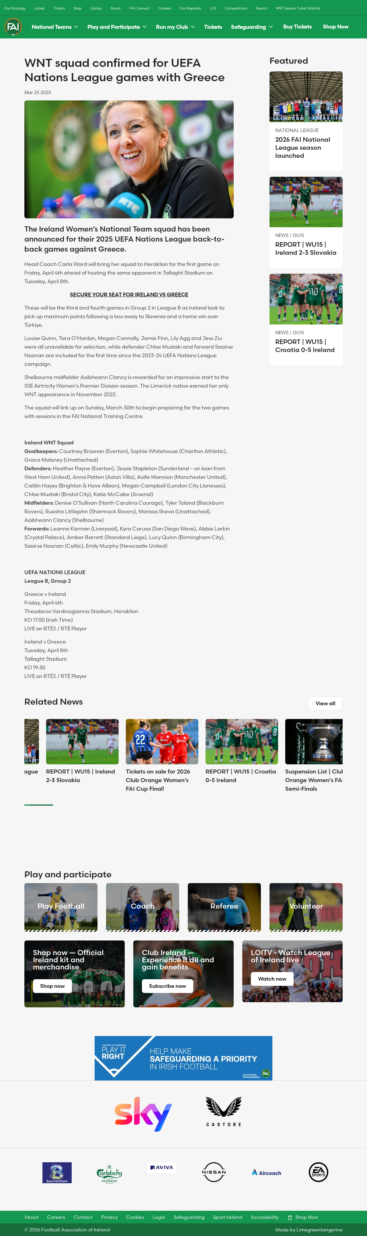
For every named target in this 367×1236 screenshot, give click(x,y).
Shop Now (336, 26)
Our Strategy (15, 8)
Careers (164, 8)
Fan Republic (191, 8)
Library (96, 8)
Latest (39, 8)
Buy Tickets (297, 26)
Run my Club (172, 27)
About (115, 8)
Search (261, 8)
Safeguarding (248, 27)
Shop (77, 8)
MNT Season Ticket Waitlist (298, 8)
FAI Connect (139, 8)
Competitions (236, 8)
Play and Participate (113, 27)
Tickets (59, 8)
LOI (213, 8)
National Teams (51, 27)
